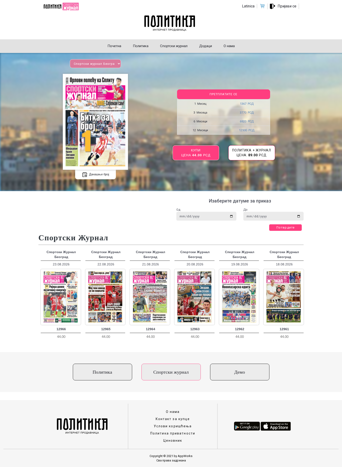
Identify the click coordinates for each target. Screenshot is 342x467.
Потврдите (285, 227)
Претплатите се (223, 94)
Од (178, 209)
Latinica (248, 6)
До (245, 209)
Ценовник (172, 440)
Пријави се (287, 6)
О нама (173, 412)
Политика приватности (172, 433)
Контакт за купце (173, 419)
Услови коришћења (173, 426)
